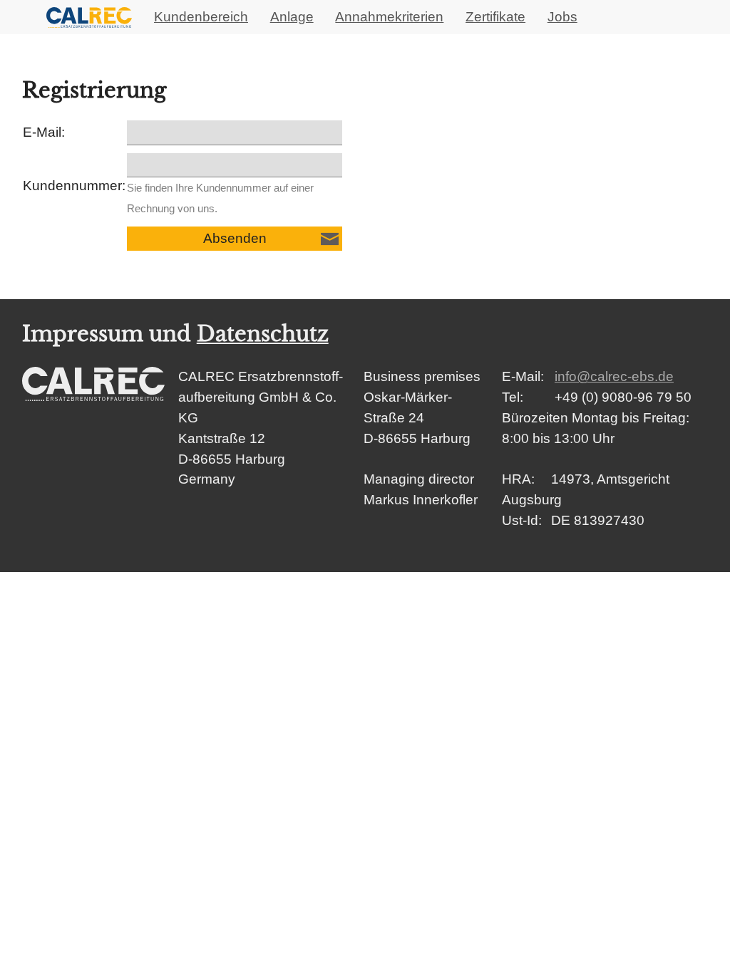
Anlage (292, 16)
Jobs (562, 16)
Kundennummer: (74, 185)
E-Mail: (44, 132)
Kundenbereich (201, 16)
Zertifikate (495, 16)
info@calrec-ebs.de (614, 376)
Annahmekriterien (389, 16)
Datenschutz (263, 334)
